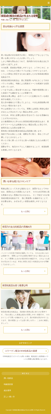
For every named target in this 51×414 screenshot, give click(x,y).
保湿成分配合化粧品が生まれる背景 (19, 15)
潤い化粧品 (8, 378)
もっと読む (25, 211)
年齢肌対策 (8, 384)
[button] (25, 3)
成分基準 (7, 390)
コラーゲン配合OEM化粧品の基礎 (21, 351)
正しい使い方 (9, 397)
